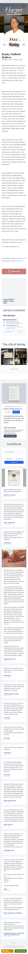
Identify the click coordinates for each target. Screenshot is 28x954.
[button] (14, 478)
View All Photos (14, 369)
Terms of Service (18, 947)
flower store (19, 261)
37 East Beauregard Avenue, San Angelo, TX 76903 (14, 327)
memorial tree (21, 258)
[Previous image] (3, 558)
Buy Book (16, 412)
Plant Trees (19, 331)
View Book (7, 412)
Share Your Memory (10, 436)
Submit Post (14, 462)
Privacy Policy (10, 947)
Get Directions (8, 331)
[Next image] (25, 558)
